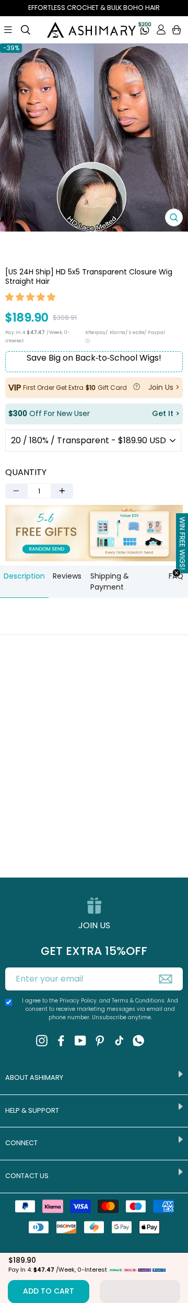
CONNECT (21, 1142)
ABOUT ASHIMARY (34, 1077)
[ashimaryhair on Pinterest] (99, 1040)
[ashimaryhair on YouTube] (80, 1040)
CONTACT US (27, 1175)
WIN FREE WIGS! (182, 543)
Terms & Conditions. (139, 1001)
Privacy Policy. (79, 1001)
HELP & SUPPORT (32, 1110)
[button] (30, 298)
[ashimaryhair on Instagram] (42, 1040)
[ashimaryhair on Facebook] (61, 1040)
